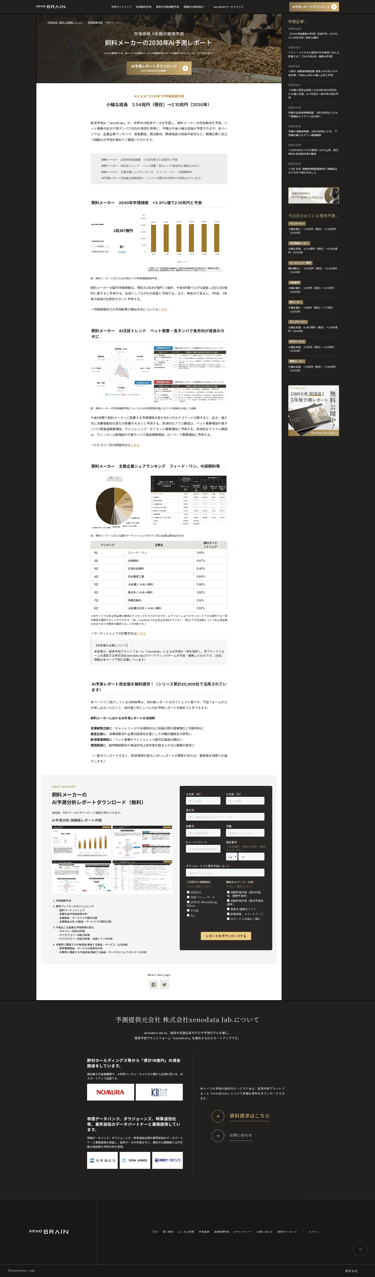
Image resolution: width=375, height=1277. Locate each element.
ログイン (314, 1231)
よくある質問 (186, 1231)
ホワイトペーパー (243, 1231)
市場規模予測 (95, 22)
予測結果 (204, 1231)
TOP (155, 1231)
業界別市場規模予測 (167, 6)
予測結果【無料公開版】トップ (65, 22)
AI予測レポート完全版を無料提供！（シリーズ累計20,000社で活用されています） (152, 178)
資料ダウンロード (287, 1231)
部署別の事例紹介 (194, 6)
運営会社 (351, 1271)
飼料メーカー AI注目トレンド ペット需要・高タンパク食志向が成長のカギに (151, 165)
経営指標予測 (221, 1231)
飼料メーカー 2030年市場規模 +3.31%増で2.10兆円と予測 (139, 159)
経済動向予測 (143, 6)
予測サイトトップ (121, 6)
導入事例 (168, 1231)
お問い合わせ (265, 1231)
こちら (162, 309)
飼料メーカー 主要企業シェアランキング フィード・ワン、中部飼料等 (147, 172)
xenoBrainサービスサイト (228, 6)
